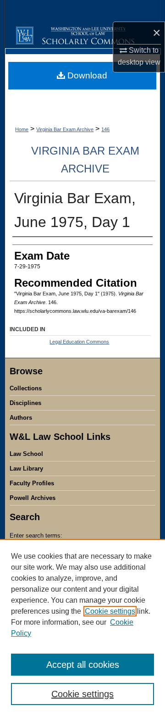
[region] (82, 627)
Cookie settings (110, 611)
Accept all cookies (82, 665)
